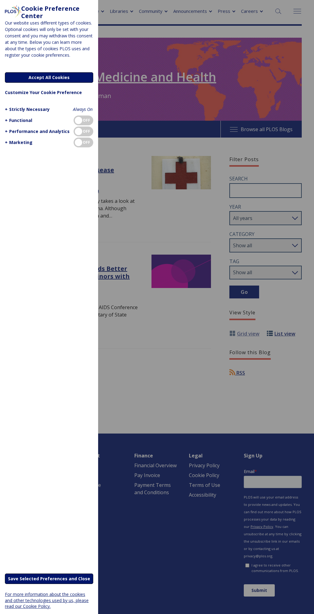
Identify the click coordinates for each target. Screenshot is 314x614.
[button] (27, 109)
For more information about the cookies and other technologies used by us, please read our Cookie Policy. (47, 600)
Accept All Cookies (49, 77)
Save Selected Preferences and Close (49, 579)
